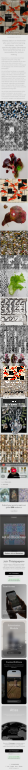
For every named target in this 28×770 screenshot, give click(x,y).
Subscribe (14, 401)
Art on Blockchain (19, 391)
